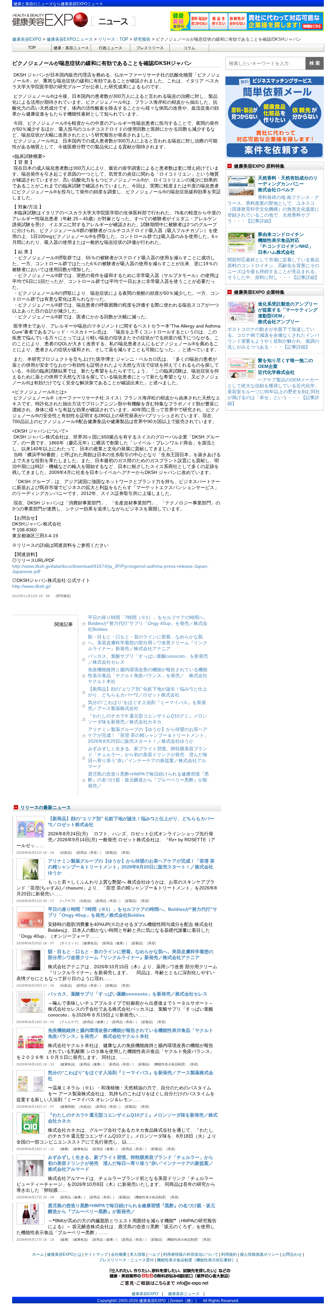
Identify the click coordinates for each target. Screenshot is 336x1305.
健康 (64, 1149)
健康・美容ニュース (71, 48)
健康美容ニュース (184, 1294)
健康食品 (90, 943)
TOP (32, 47)
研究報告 (63, 596)
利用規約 (229, 1254)
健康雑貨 (67, 1106)
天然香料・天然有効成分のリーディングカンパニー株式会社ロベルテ (288, 183)
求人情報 (137, 1254)
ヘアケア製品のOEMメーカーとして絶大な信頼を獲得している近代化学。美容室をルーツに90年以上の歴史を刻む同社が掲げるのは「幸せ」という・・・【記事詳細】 (273, 391)
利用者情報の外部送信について (190, 1254)
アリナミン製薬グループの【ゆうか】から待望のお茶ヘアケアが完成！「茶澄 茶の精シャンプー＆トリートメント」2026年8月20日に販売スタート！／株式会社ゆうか (148, 735)
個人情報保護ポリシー (259, 1254)
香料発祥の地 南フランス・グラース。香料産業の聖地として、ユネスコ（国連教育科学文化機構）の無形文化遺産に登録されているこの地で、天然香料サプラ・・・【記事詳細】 (273, 209)
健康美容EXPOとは (64, 1254)
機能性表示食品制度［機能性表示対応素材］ (196, 1260)
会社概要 (119, 1254)
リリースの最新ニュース (45, 807)
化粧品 (66, 852)
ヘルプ (154, 1254)
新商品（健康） (114, 943)
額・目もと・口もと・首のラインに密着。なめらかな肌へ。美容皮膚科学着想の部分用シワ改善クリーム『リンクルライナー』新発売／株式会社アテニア (147, 642)
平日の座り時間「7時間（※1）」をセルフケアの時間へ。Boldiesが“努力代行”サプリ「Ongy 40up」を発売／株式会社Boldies (148, 623)
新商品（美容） (88, 852)
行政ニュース (110, 48)
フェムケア (69, 1022)
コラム (189, 48)
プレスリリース (150, 48)
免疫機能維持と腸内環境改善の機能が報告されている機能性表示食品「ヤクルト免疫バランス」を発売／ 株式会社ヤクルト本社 (147, 675)
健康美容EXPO (145, 1294)
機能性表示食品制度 (169, 1064)
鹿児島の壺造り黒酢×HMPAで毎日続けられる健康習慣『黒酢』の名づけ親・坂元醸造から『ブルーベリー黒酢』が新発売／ (148, 779)
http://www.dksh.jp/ (31, 586)
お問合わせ (292, 1254)
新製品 (111, 852)
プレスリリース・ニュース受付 (126, 1260)
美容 (125, 852)
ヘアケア (67, 901)
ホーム (38, 1254)
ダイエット (69, 943)
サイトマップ (96, 1254)
